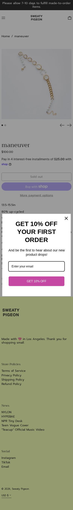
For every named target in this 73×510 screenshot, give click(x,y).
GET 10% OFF (36, 281)
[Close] (66, 218)
